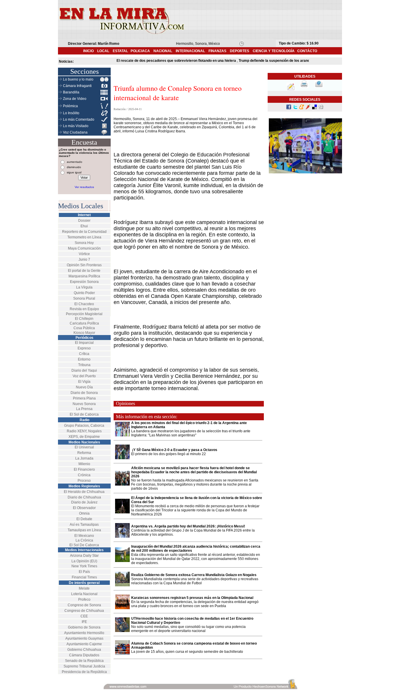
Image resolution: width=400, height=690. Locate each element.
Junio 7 (84, 259)
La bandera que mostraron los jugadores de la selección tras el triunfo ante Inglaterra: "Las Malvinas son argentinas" (190, 433)
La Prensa (84, 409)
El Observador (84, 508)
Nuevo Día (84, 387)
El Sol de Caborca (84, 414)
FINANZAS (217, 51)
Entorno (84, 359)
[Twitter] (295, 108)
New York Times (84, 566)
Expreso (84, 348)
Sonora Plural (84, 298)
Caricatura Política (84, 323)
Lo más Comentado (78, 119)
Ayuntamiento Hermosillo (84, 633)
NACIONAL (162, 51)
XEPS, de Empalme (84, 437)
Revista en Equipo (84, 309)
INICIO (88, 51)
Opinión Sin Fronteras (84, 265)
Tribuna (84, 365)
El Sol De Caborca (84, 545)
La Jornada (84, 458)
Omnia (84, 513)
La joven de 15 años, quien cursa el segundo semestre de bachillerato (187, 652)
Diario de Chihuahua (84, 497)
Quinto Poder (84, 293)
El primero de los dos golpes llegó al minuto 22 (168, 454)
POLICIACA (140, 51)
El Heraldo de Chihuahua (84, 492)
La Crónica (84, 540)
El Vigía (84, 382)
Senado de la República (84, 661)
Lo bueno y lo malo (78, 79)
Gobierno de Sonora (84, 627)
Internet (84, 215)
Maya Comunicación (84, 248)
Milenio (84, 464)
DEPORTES (239, 51)
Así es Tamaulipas (84, 524)
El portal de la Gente (84, 271)
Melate (84, 588)
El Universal (84, 447)
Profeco (84, 599)
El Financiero (84, 469)
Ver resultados (84, 187)
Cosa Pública (84, 328)
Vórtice (84, 254)
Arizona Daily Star (84, 556)
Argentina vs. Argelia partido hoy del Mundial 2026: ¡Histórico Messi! (188, 526)
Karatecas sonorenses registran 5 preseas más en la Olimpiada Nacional (192, 598)
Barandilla (71, 92)
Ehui (84, 226)
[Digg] (321, 108)
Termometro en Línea (84, 237)
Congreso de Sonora (84, 605)
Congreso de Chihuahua (84, 611)
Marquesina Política (84, 276)
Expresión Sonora (84, 282)
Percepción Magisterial (84, 314)
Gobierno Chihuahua (84, 650)
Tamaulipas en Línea (84, 530)
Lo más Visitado (75, 126)
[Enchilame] (308, 108)
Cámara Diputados (84, 655)
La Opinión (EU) (84, 561)
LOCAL (105, 51)
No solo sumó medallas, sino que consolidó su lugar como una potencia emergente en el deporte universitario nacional (188, 629)
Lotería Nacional (84, 594)
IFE (84, 622)
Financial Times (84, 577)
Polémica (70, 106)
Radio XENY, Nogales (84, 431)
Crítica (84, 354)
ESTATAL (120, 51)
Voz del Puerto (84, 376)
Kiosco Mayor (84, 333)
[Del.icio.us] (314, 108)
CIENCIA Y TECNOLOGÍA (274, 51)
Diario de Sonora (84, 393)
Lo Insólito (71, 113)
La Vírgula (84, 287)
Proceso (84, 481)
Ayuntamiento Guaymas (84, 638)
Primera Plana (84, 398)
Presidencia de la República (84, 672)
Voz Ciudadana (75, 132)
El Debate (84, 519)
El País (84, 572)
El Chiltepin (84, 319)
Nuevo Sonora (84, 404)
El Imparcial (84, 343)
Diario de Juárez (84, 502)
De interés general (84, 583)
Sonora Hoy (84, 243)
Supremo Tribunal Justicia (84, 666)
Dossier (84, 220)
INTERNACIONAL (190, 51)
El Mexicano (84, 536)
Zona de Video (74, 99)
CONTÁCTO (307, 51)
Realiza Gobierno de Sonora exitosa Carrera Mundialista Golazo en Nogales (194, 575)
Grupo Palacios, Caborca (84, 425)
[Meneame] (301, 108)
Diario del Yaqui (84, 370)
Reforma (84, 453)
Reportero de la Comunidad (84, 232)
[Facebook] (288, 108)
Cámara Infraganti (77, 86)
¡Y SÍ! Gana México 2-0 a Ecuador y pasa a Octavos (174, 450)
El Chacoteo (84, 304)
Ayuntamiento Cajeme (84, 644)
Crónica (84, 475)
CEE (84, 616)
